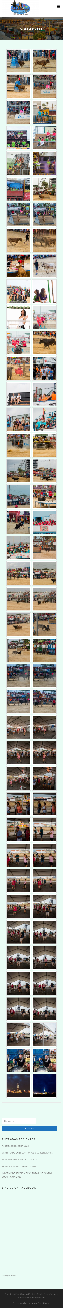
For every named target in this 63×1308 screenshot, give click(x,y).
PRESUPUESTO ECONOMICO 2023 (19, 1166)
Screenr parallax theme (23, 1303)
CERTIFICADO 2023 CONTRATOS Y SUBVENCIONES (27, 1152)
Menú (58, 6)
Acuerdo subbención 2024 (15, 1145)
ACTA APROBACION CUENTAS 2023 (19, 1159)
